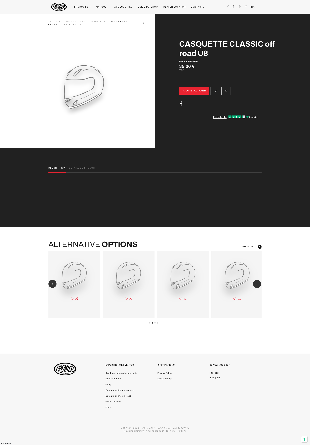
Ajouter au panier (194, 91)
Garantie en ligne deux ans (119, 390)
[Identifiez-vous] (233, 7)
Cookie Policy (164, 379)
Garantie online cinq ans (118, 396)
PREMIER (193, 61)
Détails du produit (82, 168)
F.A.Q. (108, 384)
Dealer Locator (113, 402)
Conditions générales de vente (121, 373)
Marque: (183, 61)
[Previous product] (144, 23)
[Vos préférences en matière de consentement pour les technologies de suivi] (304, 439)
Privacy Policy (164, 373)
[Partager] (181, 103)
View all (250, 246)
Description (57, 168)
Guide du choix (113, 379)
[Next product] (147, 23)
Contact (109, 407)
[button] (83, 7)
